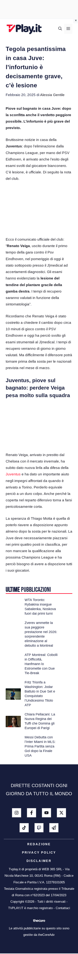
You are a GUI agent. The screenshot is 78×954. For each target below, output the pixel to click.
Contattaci (63, 908)
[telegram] (53, 827)
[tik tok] (24, 827)
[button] (60, 29)
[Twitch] (39, 827)
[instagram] (16, 812)
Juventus (13, 474)
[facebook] (31, 812)
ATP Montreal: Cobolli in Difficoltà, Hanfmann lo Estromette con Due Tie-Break (41, 664)
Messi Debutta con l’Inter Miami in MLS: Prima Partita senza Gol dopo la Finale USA (40, 746)
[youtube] (46, 812)
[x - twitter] (61, 812)
